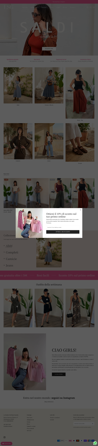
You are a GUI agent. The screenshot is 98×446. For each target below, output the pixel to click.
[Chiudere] (80, 210)
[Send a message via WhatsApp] (95, 443)
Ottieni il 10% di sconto (63, 232)
